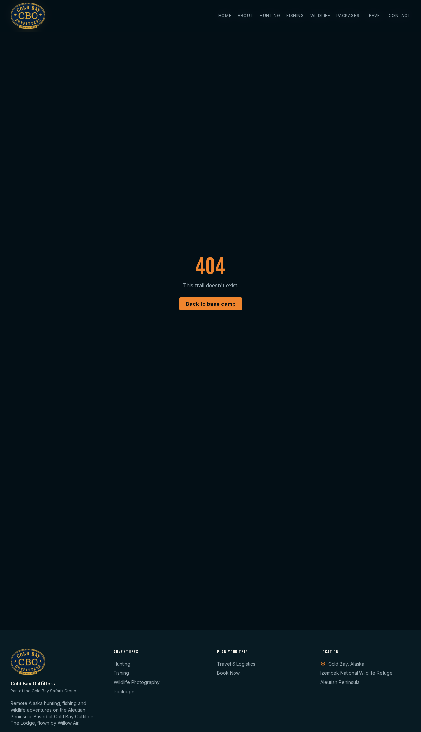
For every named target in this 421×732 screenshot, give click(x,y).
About (245, 15)
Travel (374, 15)
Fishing (295, 15)
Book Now (228, 673)
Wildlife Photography (137, 682)
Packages (347, 15)
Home (224, 15)
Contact (399, 15)
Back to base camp (210, 304)
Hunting (270, 15)
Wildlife (320, 15)
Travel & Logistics (236, 664)
